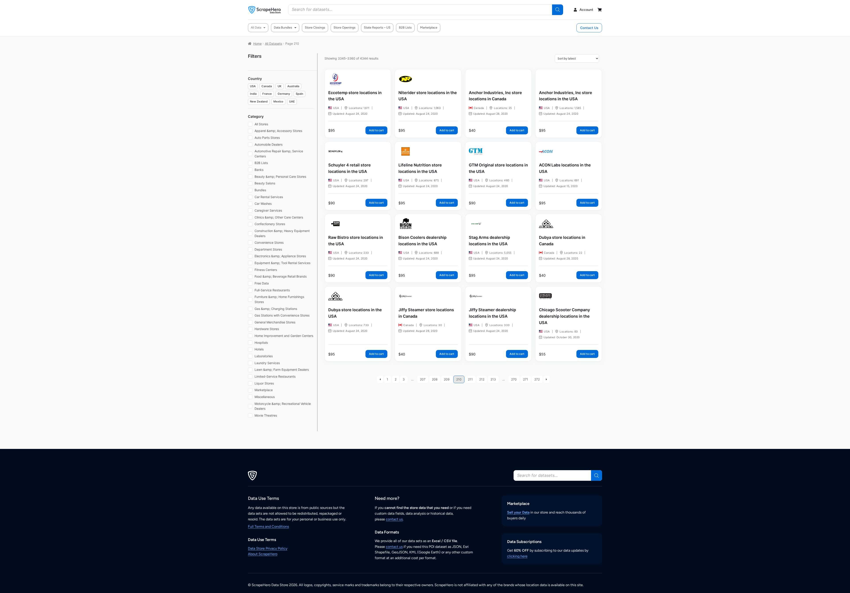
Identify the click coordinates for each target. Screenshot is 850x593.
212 (481, 379)
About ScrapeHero (262, 554)
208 (435, 379)
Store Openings (344, 27)
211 (470, 379)
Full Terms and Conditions (268, 526)
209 (447, 379)
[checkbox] (253, 86)
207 (422, 379)
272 (537, 379)
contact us (394, 519)
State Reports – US (377, 27)
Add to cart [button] (376, 130)
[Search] (557, 9)
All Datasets (273, 43)
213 (493, 379)
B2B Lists (405, 27)
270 (514, 379)
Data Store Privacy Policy (267, 548)
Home (257, 43)
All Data (256, 27)
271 (525, 379)
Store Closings (315, 27)
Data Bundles (283, 27)
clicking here (517, 556)
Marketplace (428, 27)
